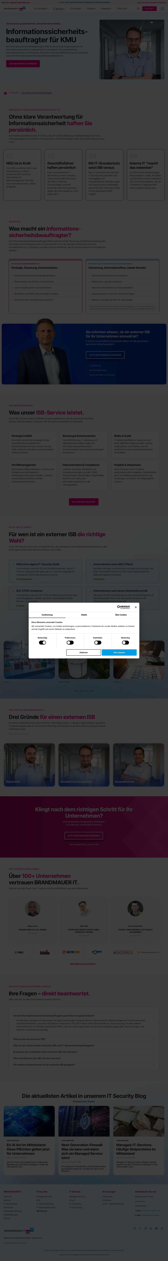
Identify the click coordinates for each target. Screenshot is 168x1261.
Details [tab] (84, 614)
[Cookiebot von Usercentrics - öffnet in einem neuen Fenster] (119, 607)
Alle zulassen (119, 652)
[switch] (70, 642)
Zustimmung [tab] (47, 614)
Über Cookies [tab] (121, 614)
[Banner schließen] (136, 607)
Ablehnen (83, 652)
